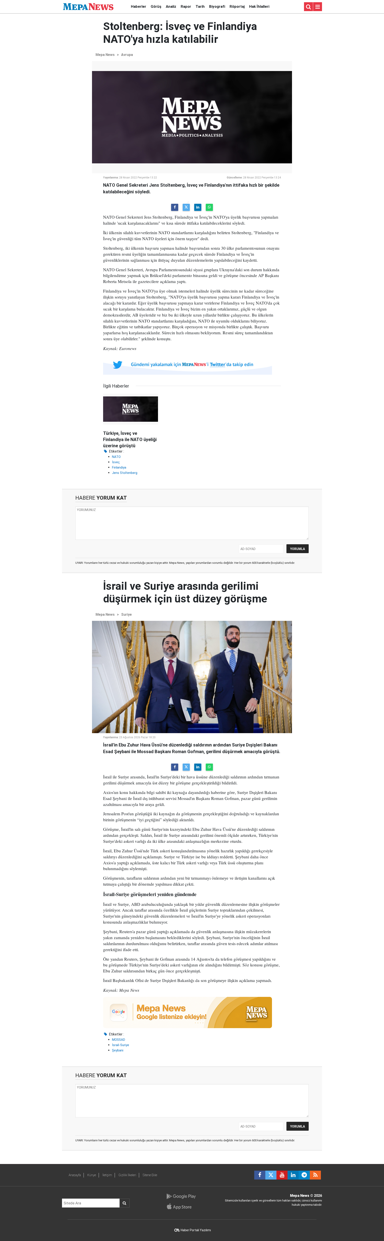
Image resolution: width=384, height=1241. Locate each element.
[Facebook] (174, 207)
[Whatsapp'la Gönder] (209, 207)
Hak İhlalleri (259, 6)
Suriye (126, 614)
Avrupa (127, 55)
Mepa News (105, 55)
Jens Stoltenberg (124, 473)
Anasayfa (75, 1175)
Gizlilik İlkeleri (127, 1175)
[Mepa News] (88, 6)
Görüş (156, 6)
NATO (116, 457)
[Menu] (318, 7)
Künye (91, 1175)
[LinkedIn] (197, 207)
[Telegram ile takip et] (304, 1175)
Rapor (186, 6)
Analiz (171, 6)
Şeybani (117, 1050)
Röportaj (237, 6)
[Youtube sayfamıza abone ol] (282, 1175)
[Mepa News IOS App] (181, 1206)
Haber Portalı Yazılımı (196, 1230)
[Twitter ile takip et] (270, 1175)
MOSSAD (118, 1040)
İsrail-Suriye (120, 1045)
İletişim (107, 1175)
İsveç (116, 462)
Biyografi (217, 6)
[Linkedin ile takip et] (293, 1175)
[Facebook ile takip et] (259, 1175)
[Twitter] (186, 207)
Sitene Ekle (150, 1175)
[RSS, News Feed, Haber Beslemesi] (315, 1175)
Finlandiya (119, 467)
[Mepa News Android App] (181, 1196)
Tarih (200, 6)
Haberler (138, 6)
